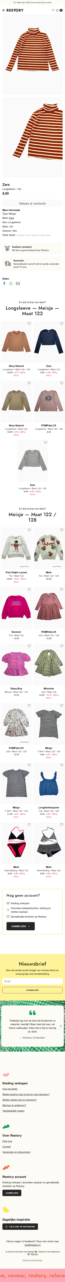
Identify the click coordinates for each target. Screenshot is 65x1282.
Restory (14, 10)
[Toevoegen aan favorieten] (29, 324)
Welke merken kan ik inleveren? (19, 1100)
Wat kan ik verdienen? (14, 1105)
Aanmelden (19, 926)
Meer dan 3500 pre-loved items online (34, 2)
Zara (11, 218)
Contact (6, 1146)
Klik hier (34, 1254)
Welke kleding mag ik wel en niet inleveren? (26, 1094)
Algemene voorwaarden (32, 1260)
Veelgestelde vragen (13, 1110)
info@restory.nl (32, 1245)
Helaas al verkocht (32, 203)
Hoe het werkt (9, 1089)
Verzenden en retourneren (16, 1152)
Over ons (7, 1141)
